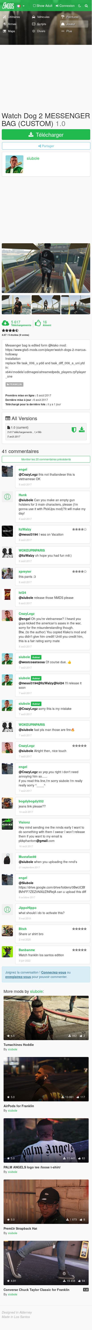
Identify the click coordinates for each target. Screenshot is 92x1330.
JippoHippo (28, 907)
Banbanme (27, 950)
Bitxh (23, 928)
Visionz (24, 822)
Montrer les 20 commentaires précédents (46, 459)
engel (23, 469)
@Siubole (26, 883)
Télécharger (48, 134)
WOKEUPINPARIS (32, 550)
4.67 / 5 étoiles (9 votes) (15, 335)
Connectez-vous (53, 972)
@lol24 (58, 683)
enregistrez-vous (18, 976)
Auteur (36, 657)
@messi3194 (28, 534)
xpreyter (25, 571)
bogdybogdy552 (31, 801)
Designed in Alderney (17, 1312)
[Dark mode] (79, 5)
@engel (24, 618)
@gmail (42, 840)
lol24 (22, 592)
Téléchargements (21, 325)
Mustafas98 (27, 856)
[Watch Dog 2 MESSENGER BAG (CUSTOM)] (46, 268)
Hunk (23, 495)
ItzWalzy (25, 529)
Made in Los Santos (16, 1316)
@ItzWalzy (26, 555)
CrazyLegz (27, 613)
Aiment (47, 325)
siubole (33, 158)
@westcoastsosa (32, 662)
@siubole (26, 500)
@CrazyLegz (28, 474)
